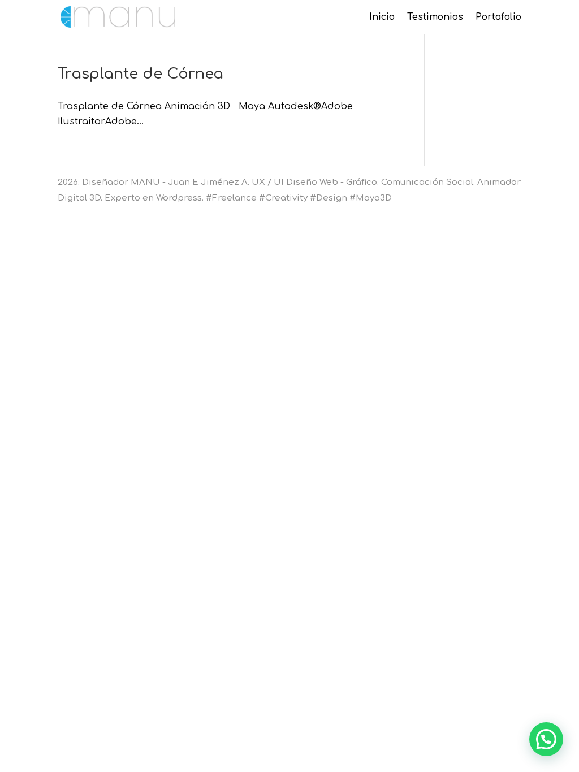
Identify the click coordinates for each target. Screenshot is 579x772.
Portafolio (498, 17)
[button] (546, 739)
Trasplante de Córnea (140, 74)
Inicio (382, 17)
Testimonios (435, 17)
